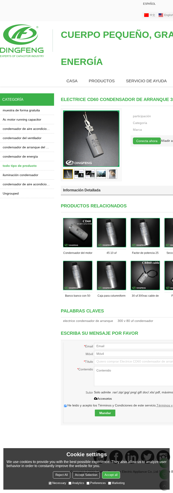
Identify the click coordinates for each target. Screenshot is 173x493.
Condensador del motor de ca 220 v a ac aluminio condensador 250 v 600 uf (77, 253)
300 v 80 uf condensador (135, 321)
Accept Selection (86, 475)
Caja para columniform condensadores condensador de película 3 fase (111, 296)
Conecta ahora (146, 141)
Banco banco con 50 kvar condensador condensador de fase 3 (78, 296)
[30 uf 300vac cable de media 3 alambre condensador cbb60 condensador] (145, 275)
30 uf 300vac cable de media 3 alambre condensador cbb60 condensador (145, 296)
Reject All (61, 475)
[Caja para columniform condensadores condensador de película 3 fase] (111, 275)
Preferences (98, 483)
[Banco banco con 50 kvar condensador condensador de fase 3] (77, 275)
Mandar (105, 413)
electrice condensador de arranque (88, 321)
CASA (71, 81)
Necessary (59, 483)
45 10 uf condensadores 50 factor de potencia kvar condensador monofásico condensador (111, 253)
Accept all (111, 475)
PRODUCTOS (102, 81)
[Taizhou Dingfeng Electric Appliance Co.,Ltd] (26, 40)
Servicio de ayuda (146, 81)
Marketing (118, 483)
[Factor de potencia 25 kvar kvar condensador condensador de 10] (145, 232)
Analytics (78, 483)
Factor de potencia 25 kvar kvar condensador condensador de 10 (145, 253)
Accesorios (104, 398)
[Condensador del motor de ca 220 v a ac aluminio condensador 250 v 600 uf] (77, 232)
